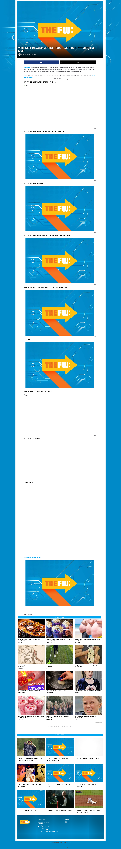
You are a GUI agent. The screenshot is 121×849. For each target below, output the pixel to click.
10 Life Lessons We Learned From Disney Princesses (30, 785)
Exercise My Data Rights (43, 829)
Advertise (40, 825)
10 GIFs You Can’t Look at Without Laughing (86, 785)
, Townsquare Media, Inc (32, 835)
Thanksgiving (27, 67)
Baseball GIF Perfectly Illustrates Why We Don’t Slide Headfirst (88, 811)
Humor (30, 614)
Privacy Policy (41, 828)
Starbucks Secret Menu (43, 822)
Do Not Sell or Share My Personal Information (48, 831)
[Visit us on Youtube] (66, 822)
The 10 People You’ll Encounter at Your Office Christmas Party (58, 759)
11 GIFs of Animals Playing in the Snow (87, 758)
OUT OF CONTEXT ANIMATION (32, 558)
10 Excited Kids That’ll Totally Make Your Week (58, 785)
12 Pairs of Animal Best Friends (27, 810)
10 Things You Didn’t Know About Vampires (59, 810)
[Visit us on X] (72, 822)
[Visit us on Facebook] (69, 822)
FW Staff (22, 54)
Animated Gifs (33, 612)
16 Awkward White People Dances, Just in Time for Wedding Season (30, 759)
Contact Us (40, 823)
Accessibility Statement (43, 826)
